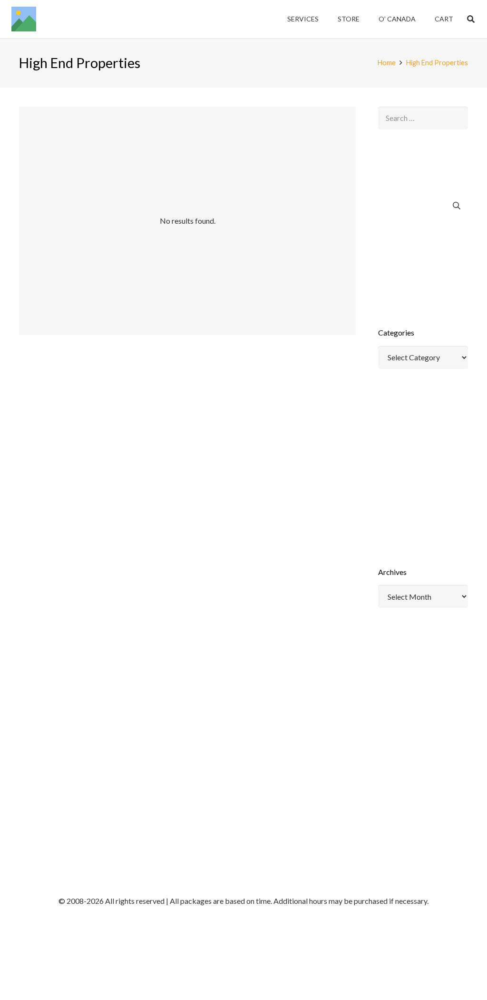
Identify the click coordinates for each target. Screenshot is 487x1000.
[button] (471, 19)
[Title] (23, 19)
